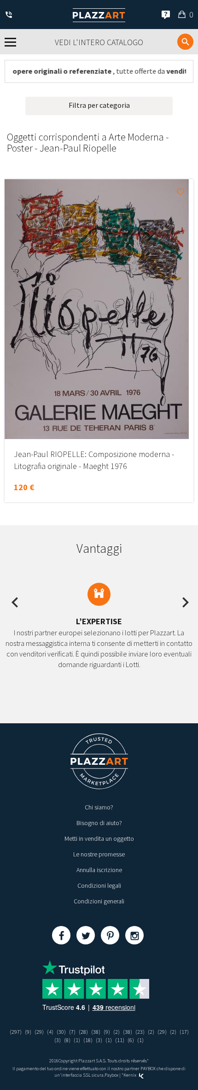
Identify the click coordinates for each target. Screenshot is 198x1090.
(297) (16, 1031)
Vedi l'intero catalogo (99, 42)
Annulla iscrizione (99, 870)
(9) (28, 1031)
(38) (95, 1031)
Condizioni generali (99, 901)
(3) (57, 1040)
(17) (184, 1031)
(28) (83, 1031)
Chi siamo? (99, 807)
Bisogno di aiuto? (99, 823)
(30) (61, 1031)
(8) (67, 1040)
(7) (72, 1031)
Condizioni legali (99, 885)
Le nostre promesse (99, 854)
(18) (88, 1040)
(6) (131, 1040)
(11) (119, 1040)
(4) (50, 1031)
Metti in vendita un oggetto (99, 838)
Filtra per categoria (99, 105)
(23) (140, 1031)
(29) (39, 1031)
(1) (77, 1040)
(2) (116, 1031)
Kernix (130, 1075)
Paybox (111, 1075)
